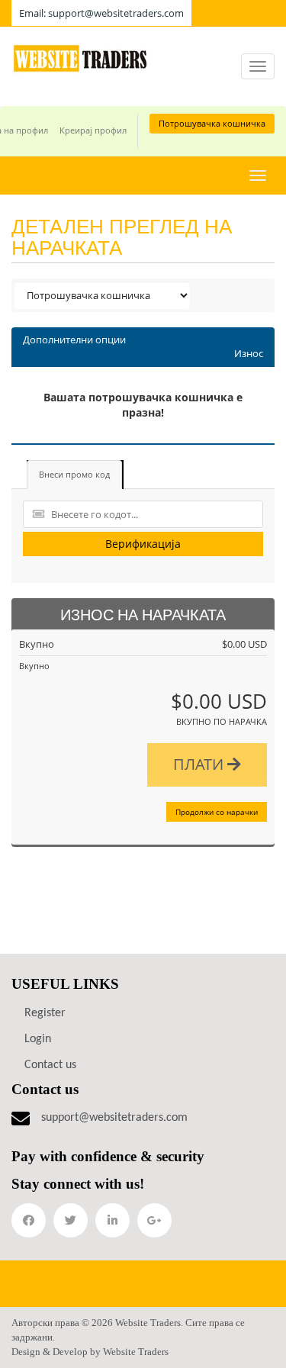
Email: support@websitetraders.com (101, 13)
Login (37, 1039)
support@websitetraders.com (114, 1118)
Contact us (50, 1065)
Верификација (143, 543)
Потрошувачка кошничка (212, 123)
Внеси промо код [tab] (74, 474)
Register (45, 1013)
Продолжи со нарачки (216, 811)
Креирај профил (93, 130)
